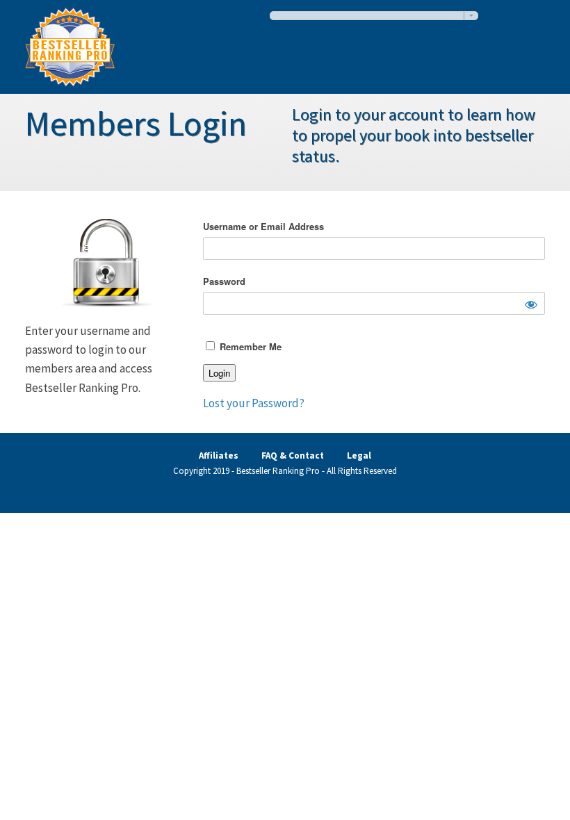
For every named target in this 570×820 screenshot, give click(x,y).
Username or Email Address (263, 226)
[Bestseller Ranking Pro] (70, 44)
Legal (359, 455)
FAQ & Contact (292, 455)
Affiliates (218, 455)
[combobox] (374, 15)
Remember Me (249, 346)
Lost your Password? (253, 403)
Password (224, 281)
